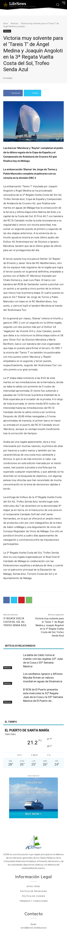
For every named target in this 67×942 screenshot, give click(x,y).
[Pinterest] (21, 600)
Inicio (5, 23)
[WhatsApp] (29, 600)
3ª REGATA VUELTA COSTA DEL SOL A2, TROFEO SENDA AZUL (15, 622)
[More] (45, 93)
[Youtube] (45, 933)
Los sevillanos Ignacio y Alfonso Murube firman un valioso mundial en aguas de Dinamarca (43, 677)
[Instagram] (30, 933)
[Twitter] (14, 600)
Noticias (14, 23)
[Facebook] (6, 600)
